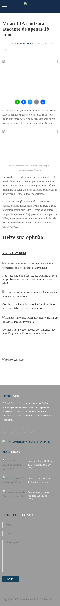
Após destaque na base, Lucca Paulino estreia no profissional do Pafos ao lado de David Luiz (29, 279)
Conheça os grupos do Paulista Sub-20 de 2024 (39, 496)
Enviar (11, 579)
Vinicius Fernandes (23, 43)
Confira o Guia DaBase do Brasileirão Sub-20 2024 (40, 464)
